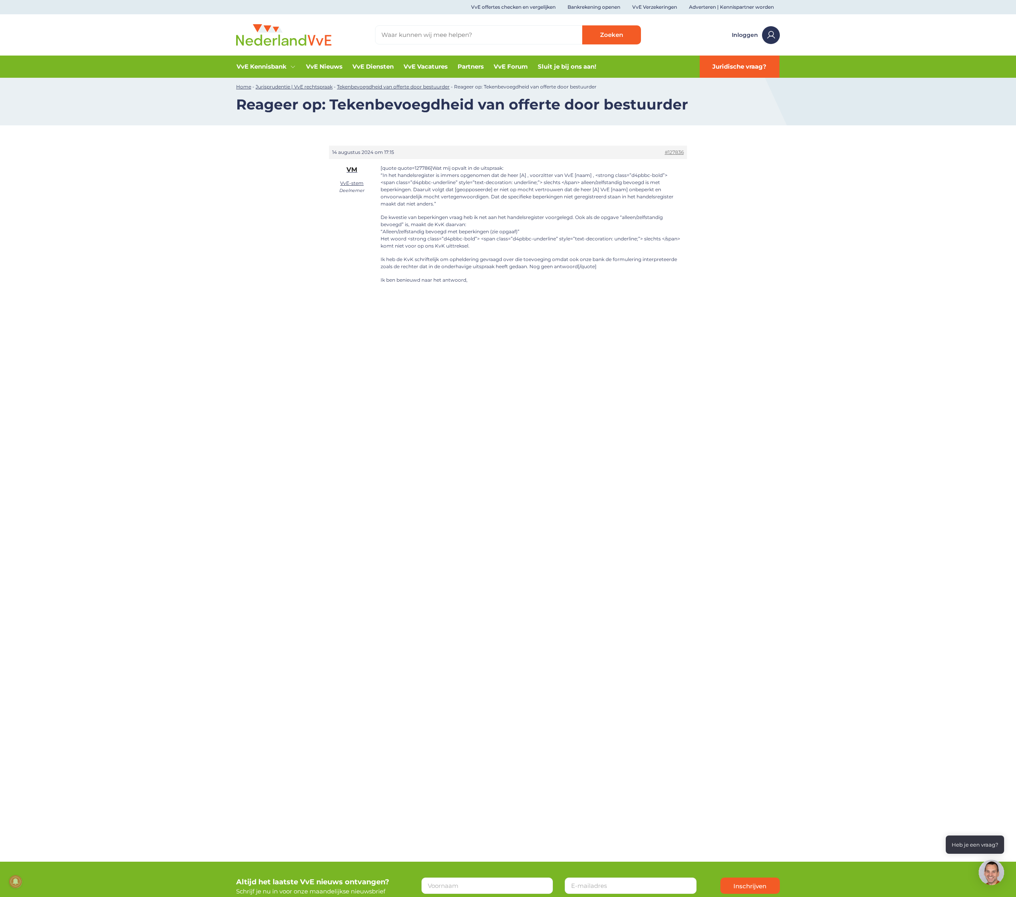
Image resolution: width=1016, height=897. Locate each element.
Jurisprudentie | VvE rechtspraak (294, 87)
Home (243, 87)
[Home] (283, 34)
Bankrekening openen (594, 7)
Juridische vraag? (739, 66)
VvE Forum (511, 66)
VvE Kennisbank (262, 66)
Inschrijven (749, 886)
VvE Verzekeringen (654, 7)
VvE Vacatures (426, 66)
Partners (471, 66)
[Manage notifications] (15, 881)
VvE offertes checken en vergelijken (513, 7)
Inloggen (745, 34)
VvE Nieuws (324, 66)
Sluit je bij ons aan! (567, 66)
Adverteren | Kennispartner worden (731, 7)
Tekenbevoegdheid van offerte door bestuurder (393, 87)
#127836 (674, 152)
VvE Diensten (373, 66)
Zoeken (611, 34)
